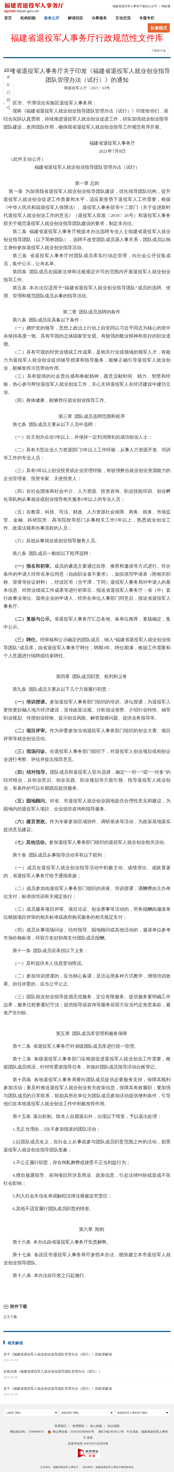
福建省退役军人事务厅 (112, 143)
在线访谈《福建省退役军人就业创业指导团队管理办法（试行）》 (52, 1371)
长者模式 (158, 28)
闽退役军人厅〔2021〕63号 (87, 88)
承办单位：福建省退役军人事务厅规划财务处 (108, 1467)
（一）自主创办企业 (33, 437)
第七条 (19, 424)
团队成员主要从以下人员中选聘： (63, 424)
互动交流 (123, 18)
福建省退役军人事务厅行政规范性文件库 (87, 38)
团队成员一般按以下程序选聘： (61, 553)
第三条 (20, 255)
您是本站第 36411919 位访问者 (88, 1443)
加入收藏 (96, 1426)
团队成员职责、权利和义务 (99, 676)
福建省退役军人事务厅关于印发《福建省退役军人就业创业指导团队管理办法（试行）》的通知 (87, 75)
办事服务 (99, 18)
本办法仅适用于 (45, 287)
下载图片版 (158, 50)
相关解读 (15, 1343)
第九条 (19, 689)
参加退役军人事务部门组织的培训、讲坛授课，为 (101, 701)
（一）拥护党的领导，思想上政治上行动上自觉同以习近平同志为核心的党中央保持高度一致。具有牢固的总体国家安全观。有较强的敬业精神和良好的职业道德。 (87, 336)
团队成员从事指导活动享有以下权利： (68, 855)
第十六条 (22, 1242)
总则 (94, 183)
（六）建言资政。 (31, 821)
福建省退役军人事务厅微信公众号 (135, 6)
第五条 (20, 287)
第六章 (86, 1229)
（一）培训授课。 (31, 701)
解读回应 (75, 18)
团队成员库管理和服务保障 (99, 1033)
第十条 (19, 855)
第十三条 (22, 1058)
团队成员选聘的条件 (99, 311)
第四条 (20, 271)
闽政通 (165, 6)
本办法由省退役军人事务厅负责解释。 (72, 1242)
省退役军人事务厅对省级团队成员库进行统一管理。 (86, 1046)
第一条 (15, 191)
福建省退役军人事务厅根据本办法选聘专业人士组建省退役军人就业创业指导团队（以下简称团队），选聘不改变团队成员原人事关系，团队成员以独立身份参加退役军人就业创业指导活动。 (87, 239)
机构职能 (28, 18)
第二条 (20, 231)
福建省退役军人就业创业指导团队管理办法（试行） (87, 167)
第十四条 (22, 1079)
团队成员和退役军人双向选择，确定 (87, 772)
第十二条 (22, 1046)
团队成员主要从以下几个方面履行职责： (70, 689)
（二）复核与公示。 (33, 619)
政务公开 (51, 18)
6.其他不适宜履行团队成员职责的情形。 (53, 1208)
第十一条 (22, 950)
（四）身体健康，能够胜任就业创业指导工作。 (61, 400)
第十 (17, 1275)
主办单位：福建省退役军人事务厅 (59, 1467)
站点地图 (113, 1426)
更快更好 (12, 710)
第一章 (82, 183)
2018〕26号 (122, 215)
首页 (8, 18)
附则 (99, 1229)
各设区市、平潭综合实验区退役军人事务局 (47, 103)
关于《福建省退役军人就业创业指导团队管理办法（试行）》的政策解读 (57, 1354)
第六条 (19, 320)
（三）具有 (24, 470)
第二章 (70, 311)
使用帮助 (78, 1426)
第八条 (19, 553)
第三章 (65, 416)
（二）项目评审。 (31, 730)
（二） (20, 888)
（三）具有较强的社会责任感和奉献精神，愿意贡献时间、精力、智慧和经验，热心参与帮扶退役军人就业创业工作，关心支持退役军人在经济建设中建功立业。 (87, 384)
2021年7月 (109, 151)
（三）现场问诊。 (31, 751)
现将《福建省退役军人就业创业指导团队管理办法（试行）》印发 (79, 111)
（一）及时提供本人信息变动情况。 (49, 963)
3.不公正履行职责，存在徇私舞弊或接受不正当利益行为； (71, 1162)
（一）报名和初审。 (33, 566)
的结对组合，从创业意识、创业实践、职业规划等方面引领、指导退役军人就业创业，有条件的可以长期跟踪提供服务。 (87, 780)
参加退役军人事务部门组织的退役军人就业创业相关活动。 (108, 842)
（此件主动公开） (24, 159)
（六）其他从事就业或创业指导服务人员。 (56, 540)
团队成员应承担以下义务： (60, 950)
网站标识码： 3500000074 (27, 1431)
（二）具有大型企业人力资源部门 (47, 449)
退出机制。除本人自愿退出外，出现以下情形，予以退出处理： (97, 1116)
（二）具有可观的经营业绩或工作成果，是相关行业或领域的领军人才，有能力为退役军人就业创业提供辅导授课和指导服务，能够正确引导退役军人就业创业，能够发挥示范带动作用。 (87, 360)
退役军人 (161, 701)
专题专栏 (146, 18)
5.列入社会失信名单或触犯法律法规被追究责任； (62, 1196)
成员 (31, 888)
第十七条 (22, 1254)
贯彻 (35, 119)
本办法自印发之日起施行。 (61, 1275)
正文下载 (10, 1317)
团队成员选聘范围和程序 (99, 416)
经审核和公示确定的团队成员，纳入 (77, 639)
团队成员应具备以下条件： (56, 320)
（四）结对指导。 (31, 772)
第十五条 (22, 1116)
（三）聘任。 (26, 639)
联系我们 (61, 1426)
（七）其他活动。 (31, 842)
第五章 (63, 1033)
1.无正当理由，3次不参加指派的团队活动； (57, 1129)
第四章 (63, 676)
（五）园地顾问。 (31, 800)
